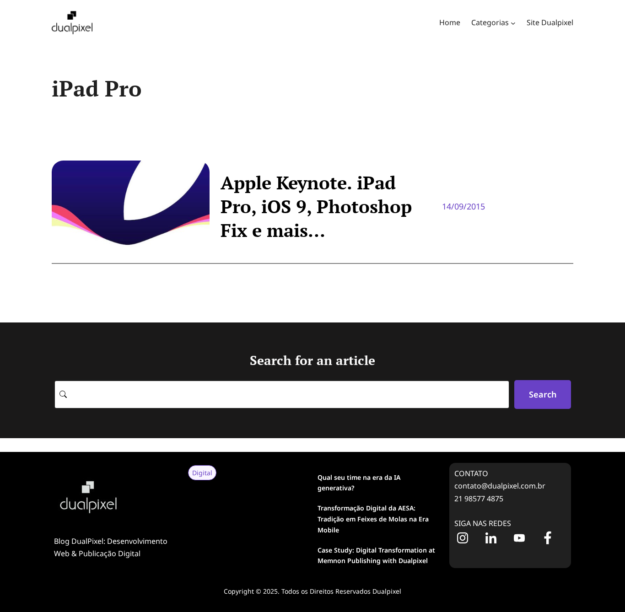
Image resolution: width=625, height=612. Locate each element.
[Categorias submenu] (513, 22)
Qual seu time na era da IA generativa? (359, 483)
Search (542, 394)
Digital (202, 472)
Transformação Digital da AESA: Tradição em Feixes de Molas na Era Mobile (373, 519)
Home (449, 22)
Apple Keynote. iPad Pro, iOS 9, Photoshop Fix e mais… (316, 206)
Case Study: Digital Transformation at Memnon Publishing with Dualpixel (376, 555)
